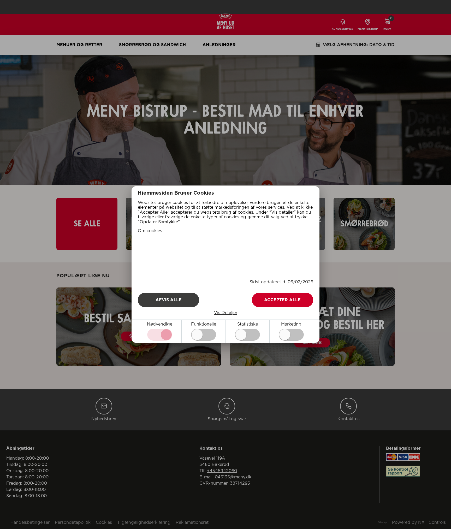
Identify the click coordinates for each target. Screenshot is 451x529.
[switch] (203, 335)
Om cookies (150, 231)
